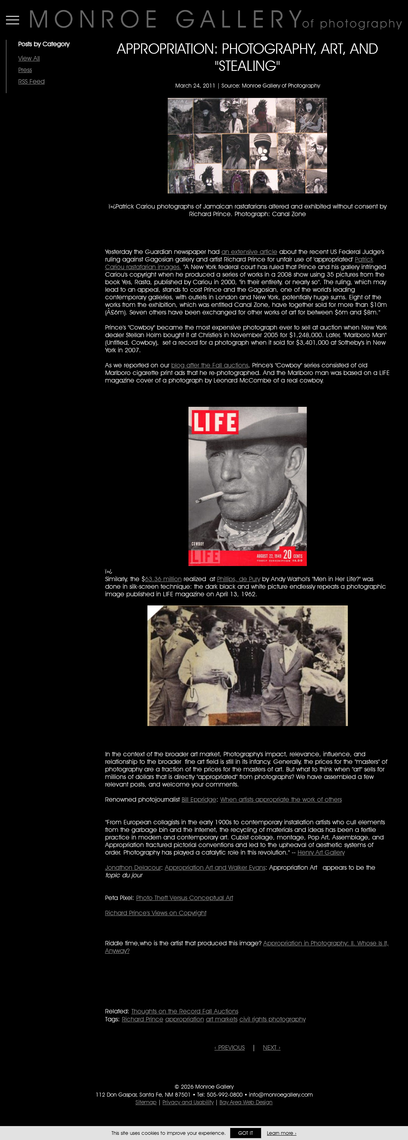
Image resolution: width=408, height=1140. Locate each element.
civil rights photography (272, 1019)
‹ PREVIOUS (229, 1047)
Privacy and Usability (188, 1102)
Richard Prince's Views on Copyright (155, 913)
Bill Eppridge (199, 799)
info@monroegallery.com (281, 1094)
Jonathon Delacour (133, 867)
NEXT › (271, 1047)
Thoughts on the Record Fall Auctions (184, 1011)
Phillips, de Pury (238, 579)
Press (25, 70)
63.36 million (163, 579)
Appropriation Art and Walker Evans (215, 867)
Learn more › (281, 1133)
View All (29, 58)
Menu (12, 20)
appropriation (184, 1019)
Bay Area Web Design (246, 1102)
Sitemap (146, 1102)
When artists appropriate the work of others (281, 799)
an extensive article (249, 252)
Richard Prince (142, 1019)
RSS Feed (31, 81)
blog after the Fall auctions (209, 365)
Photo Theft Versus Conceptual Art (184, 898)
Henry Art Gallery (321, 852)
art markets (221, 1019)
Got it (245, 1133)
